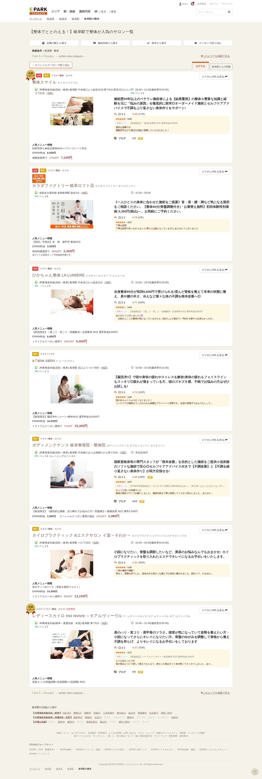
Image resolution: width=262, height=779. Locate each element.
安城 (97, 713)
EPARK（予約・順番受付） (42, 749)
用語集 (182, 733)
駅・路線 (69, 11)
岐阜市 (63, 18)
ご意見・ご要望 (107, 11)
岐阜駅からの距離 (221, 66)
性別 (184, 4)
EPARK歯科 (65, 749)
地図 (49, 93)
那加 (61, 722)
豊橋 (77, 713)
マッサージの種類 (196, 733)
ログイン (214, 3)
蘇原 (70, 722)
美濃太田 (91, 722)
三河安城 (108, 713)
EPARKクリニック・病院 (88, 749)
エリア (55, 11)
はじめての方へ (78, 733)
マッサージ (35, 18)
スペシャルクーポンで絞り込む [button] (52, 65)
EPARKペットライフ (39, 754)
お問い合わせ (129, 733)
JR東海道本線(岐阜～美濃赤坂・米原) (52, 717)
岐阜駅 (75, 18)
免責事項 (183, 736)
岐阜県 (50, 18)
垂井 (130, 717)
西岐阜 (78, 717)
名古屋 (153, 713)
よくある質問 (115, 733)
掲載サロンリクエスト (167, 733)
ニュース (150, 733)
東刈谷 (121, 713)
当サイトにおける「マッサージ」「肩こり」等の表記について (103, 736)
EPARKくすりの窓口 (114, 749)
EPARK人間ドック (138, 749)
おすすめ (200, 66)
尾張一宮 (166, 713)
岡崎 (87, 713)
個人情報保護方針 (143, 736)
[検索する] (229, 12)
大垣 (97, 717)
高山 (103, 722)
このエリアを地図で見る (216, 56)
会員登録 (201, 3)
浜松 (67, 713)
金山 (131, 713)
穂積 (88, 717)
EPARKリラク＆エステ (38, 11)
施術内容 (85, 11)
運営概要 (173, 736)
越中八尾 (124, 722)
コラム (141, 733)
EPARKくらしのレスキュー (213, 749)
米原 (174, 717)
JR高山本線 (40, 722)
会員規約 (92, 733)
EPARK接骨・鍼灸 (186, 749)
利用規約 (102, 733)
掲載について (62, 733)
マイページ (227, 3)
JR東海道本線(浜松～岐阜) (47, 713)
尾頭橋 (142, 713)
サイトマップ (160, 736)
